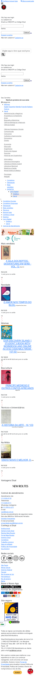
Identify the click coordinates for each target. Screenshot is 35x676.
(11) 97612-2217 (8, 507)
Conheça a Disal (8, 215)
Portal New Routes (7, 535)
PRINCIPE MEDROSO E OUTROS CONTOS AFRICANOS (17, 387)
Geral (6, 111)
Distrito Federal (6, 570)
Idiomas (7, 104)
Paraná (3, 572)
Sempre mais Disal (7, 531)
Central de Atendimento (11, 226)
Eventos (6, 217)
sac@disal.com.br (7, 512)
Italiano (30, 107)
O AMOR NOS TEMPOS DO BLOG (18, 303)
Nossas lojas (7, 212)
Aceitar (17, 672)
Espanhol (12, 107)
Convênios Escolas (9, 201)
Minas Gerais (5, 568)
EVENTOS (10, 189)
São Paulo (4, 565)
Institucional (5, 529)
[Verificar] (14, 622)
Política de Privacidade (9, 547)
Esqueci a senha (6, 35)
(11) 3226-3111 (6, 503)
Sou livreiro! (5, 549)
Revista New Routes (8, 533)
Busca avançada (28, 1)
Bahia (3, 581)
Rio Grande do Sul (7, 574)
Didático (16, 194)
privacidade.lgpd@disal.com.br (12, 523)
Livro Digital (14, 192)
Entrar (27, 33)
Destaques (11, 183)
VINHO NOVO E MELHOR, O (16, 459)
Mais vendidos (8, 208)
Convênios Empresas (10, 203)
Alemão (18, 107)
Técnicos (6, 210)
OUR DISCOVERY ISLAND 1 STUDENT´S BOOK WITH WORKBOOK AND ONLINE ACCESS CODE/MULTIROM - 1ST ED (17, 346)
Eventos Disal (6, 538)
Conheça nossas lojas (10, 1)
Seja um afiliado (6, 544)
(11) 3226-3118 (6, 498)
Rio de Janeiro (6, 579)
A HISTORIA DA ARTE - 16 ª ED (17, 425)
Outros (6, 109)
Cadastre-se (19, 38)
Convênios (10, 180)
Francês (24, 107)
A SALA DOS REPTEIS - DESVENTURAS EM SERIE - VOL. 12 (17, 263)
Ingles (6, 107)
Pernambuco (5, 577)
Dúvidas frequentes (8, 519)
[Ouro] (11, 612)
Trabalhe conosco (7, 542)
